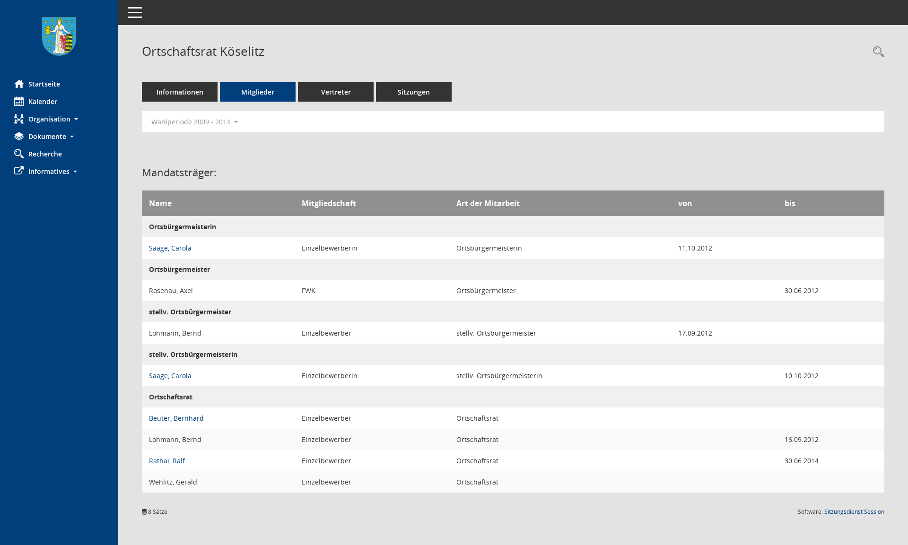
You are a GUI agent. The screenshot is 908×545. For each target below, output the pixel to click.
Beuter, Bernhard (176, 418)
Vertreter (336, 91)
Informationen (180, 91)
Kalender (42, 101)
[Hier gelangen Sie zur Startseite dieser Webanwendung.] (59, 36)
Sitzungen (414, 91)
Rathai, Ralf (167, 460)
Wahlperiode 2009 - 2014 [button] (191, 121)
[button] (59, 119)
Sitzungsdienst (854, 512)
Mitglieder (257, 91)
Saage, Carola (170, 247)
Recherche (45, 153)
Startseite (44, 83)
